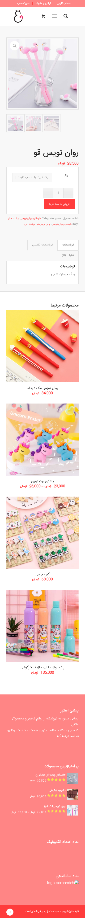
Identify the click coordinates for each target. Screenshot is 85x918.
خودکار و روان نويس (31, 218)
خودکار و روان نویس (62, 224)
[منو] (55, 16)
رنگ (66, 175)
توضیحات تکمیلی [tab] (42, 244)
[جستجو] (66, 16)
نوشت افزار (13, 218)
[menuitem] (63, 3)
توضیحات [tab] (68, 244)
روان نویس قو (43, 224)
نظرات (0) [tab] (68, 255)
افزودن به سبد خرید (59, 204)
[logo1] (18, 16)
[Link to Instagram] (9, 912)
